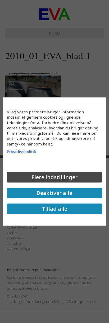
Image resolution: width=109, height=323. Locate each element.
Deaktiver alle (54, 192)
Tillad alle (54, 208)
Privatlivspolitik (21, 151)
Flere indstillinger (54, 176)
